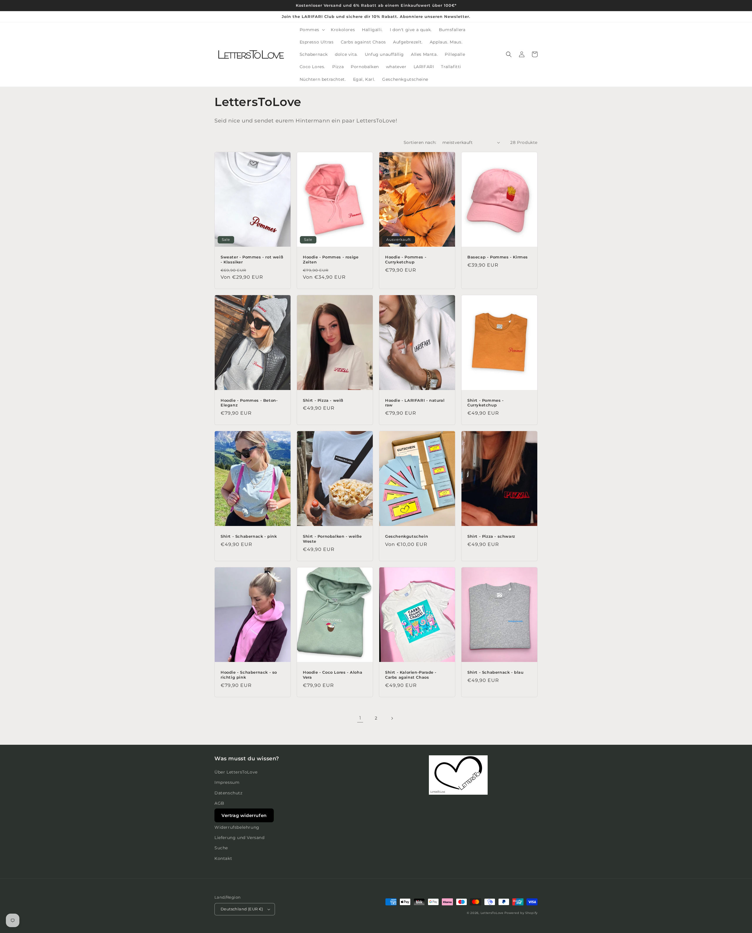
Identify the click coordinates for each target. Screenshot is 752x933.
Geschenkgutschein (406, 536)
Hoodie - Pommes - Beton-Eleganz (249, 403)
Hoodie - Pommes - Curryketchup (405, 259)
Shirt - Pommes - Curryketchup (485, 403)
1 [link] (360, 718)
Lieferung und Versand (239, 837)
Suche (221, 847)
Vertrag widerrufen (244, 815)
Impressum (226, 782)
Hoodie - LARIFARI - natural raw (414, 403)
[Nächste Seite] (391, 718)
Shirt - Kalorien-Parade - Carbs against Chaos (411, 675)
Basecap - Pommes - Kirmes (497, 257)
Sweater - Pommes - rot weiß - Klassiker (252, 259)
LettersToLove (492, 913)
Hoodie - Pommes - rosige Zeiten (330, 259)
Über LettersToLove (236, 772)
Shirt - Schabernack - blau (495, 672)
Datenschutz (228, 793)
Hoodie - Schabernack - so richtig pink (249, 675)
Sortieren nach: (420, 142)
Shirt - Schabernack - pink (249, 536)
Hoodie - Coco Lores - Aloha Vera (332, 675)
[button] (312, 29)
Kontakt (223, 858)
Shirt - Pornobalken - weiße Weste (332, 539)
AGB (219, 803)
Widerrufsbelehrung (236, 827)
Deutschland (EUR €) (242, 909)
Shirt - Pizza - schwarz (491, 536)
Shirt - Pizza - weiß (323, 400)
